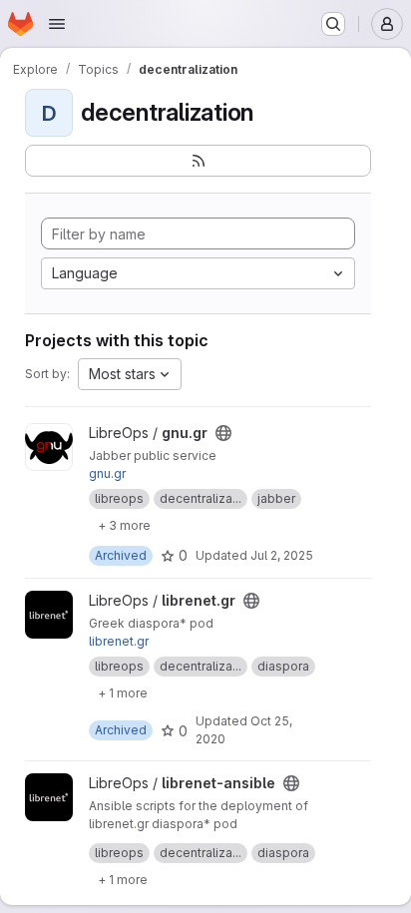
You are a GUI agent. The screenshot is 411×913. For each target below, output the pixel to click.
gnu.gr (107, 473)
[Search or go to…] (333, 24)
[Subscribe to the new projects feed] (198, 161)
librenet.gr (119, 641)
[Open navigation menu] (57, 24)
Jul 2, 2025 (281, 555)
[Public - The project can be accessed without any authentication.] (223, 433)
